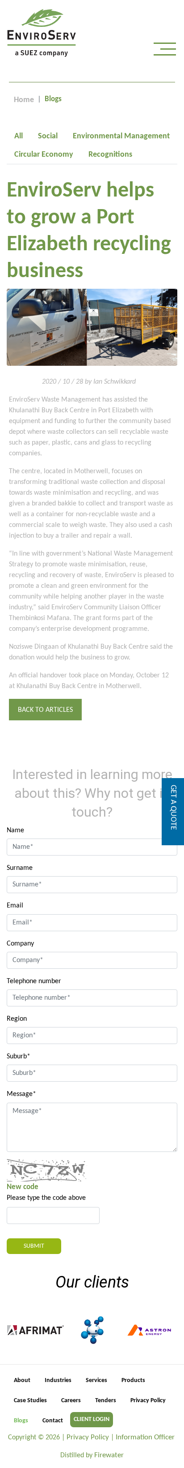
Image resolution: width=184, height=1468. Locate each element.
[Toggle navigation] (165, 51)
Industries (58, 1380)
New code (22, 1187)
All (18, 136)
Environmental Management (121, 136)
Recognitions (110, 154)
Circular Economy (43, 154)
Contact (52, 1420)
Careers (71, 1400)
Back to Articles (45, 710)
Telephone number (34, 981)
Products (133, 1380)
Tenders (105, 1400)
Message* (21, 1094)
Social (48, 136)
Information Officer (145, 1437)
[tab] (18, 136)
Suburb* (18, 1056)
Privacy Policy (148, 1400)
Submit (34, 1246)
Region (17, 1019)
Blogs (21, 1420)
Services (96, 1380)
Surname (20, 868)
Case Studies (30, 1400)
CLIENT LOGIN (91, 1419)
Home (24, 100)
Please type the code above (46, 1198)
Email (15, 905)
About (22, 1380)
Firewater (109, 1455)
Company (20, 943)
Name (15, 830)
